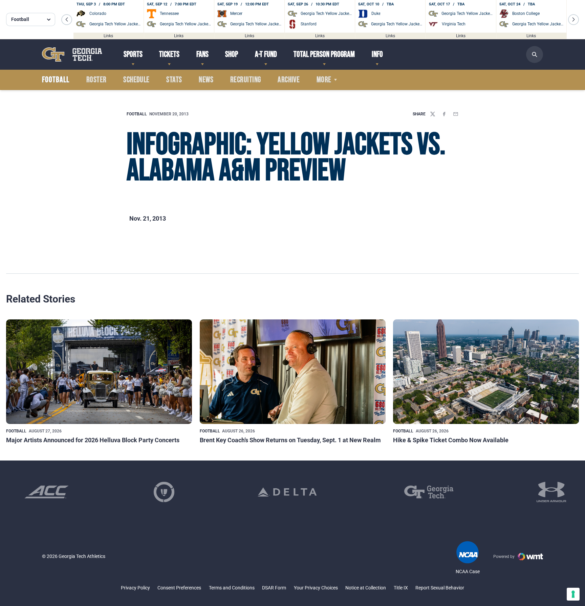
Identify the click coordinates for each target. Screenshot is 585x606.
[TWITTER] (432, 114)
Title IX (401, 587)
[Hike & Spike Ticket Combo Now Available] (486, 371)
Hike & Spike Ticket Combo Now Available (450, 440)
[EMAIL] (455, 114)
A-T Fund (266, 54)
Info (377, 54)
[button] (66, 19)
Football (137, 114)
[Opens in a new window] (46, 492)
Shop (231, 54)
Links (108, 35)
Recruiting (245, 80)
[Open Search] (534, 54)
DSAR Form (274, 587)
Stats (174, 80)
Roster (96, 80)
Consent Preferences (179, 587)
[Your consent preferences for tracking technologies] (573, 594)
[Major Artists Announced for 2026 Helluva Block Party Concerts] (99, 371)
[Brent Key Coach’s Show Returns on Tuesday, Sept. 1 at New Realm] (293, 371)
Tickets (169, 54)
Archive (289, 80)
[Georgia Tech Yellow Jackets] (72, 54)
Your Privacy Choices (316, 587)
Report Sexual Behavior (439, 587)
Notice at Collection (365, 587)
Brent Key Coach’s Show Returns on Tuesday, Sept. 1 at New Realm (290, 440)
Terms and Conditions (232, 587)
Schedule (136, 80)
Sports (133, 54)
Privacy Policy (135, 587)
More (324, 80)
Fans (202, 54)
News (206, 80)
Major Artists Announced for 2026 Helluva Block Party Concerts (92, 440)
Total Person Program (324, 54)
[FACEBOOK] (444, 114)
